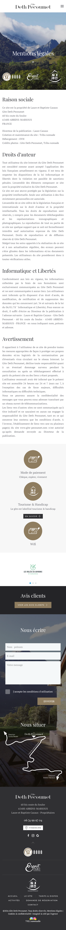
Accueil (13, 896)
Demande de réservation (42, 900)
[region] (33, 569)
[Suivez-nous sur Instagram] (33, 835)
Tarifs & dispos (48, 896)
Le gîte (28, 896)
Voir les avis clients (31, 605)
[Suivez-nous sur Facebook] (28, 835)
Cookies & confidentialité (19, 913)
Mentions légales (54, 910)
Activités (14, 900)
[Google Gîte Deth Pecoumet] (37, 835)
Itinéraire (35, 828)
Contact (33, 905)
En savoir (31, 516)
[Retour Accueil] (33, 6)
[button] (62, 6)
